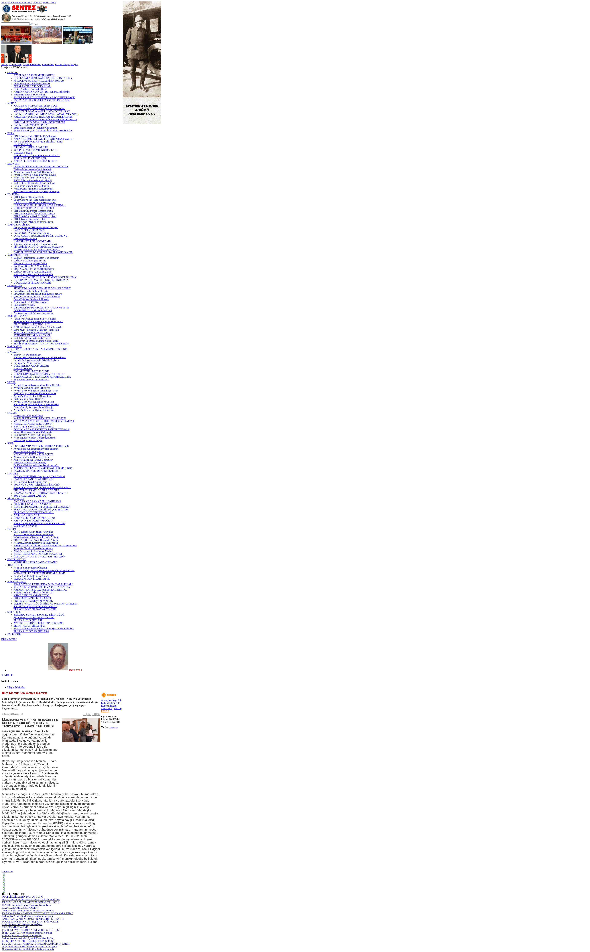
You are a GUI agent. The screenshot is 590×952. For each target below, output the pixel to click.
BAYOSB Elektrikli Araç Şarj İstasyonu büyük (36, 191)
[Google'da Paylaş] (4, 884)
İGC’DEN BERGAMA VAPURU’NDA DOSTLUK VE (42, 111)
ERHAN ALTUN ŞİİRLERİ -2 (29, 625)
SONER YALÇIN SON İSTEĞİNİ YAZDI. (35, 606)
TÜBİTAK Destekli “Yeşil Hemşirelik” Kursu (36, 540)
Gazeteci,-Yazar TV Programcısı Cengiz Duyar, (37, 249)
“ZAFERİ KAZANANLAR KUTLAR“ (34, 479)
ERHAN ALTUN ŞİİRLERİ (28, 620)
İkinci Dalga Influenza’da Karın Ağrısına (33, 426)
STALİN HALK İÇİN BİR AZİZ (30, 158)
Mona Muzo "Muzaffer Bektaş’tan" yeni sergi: (36, 329)
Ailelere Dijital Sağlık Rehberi (28, 415)
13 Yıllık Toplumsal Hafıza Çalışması (32, 83)
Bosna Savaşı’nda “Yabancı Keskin (31, 291)
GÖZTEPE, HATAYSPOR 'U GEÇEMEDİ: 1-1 (37, 471)
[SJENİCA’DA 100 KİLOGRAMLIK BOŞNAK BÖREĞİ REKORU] (47, 43)
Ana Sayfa (6, 64)
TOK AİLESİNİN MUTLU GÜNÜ (31, 371)
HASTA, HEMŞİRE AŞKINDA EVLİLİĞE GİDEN (40, 357)
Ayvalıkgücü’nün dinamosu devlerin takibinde (36, 448)
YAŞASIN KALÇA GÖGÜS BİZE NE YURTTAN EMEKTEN (46, 603)
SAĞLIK (12, 412)
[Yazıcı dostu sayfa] (4, 889)
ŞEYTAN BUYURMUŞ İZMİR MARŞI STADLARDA (42, 587)
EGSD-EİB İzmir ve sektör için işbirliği (33, 180)
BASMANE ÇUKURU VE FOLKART (33, 274)
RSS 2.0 (105, 711)
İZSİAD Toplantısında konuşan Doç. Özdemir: (36, 258)
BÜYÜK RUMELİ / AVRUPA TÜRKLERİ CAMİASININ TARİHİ (36, 943)
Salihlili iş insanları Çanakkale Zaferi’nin (21, 935)
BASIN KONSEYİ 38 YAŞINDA (30, 125)
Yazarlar (59, 64)
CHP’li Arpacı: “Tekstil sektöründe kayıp (33, 222)
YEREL (11, 382)
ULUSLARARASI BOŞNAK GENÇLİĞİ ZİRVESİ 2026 (43, 78)
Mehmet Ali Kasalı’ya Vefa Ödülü (30, 263)
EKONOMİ (13, 163)
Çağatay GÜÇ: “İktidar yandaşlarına (31, 233)
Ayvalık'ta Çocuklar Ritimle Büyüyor (32, 388)
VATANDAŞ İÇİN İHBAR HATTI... (32, 578)
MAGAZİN (13, 352)
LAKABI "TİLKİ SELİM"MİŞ (29, 230)
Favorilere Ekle (24, 2)
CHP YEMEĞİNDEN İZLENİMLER (32, 598)
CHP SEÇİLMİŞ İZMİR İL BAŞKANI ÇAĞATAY (39, 108)
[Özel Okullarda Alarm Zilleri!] (16, 62)
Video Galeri (48, 64)
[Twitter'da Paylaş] (4, 876)
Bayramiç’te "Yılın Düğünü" (28, 363)
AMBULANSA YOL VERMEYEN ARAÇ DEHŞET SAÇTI (44, 97)
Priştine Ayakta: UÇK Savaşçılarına (31, 302)
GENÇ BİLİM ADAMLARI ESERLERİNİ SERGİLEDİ (42, 507)
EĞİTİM (11, 529)
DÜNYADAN (14, 285)
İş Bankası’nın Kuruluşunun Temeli (31, 482)
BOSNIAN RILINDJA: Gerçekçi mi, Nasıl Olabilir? (39, 476)
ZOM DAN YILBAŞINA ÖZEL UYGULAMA (37, 501)
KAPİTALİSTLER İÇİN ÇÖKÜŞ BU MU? (35, 161)
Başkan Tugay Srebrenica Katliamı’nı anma (35, 393)
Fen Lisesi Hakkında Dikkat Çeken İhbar (33, 534)
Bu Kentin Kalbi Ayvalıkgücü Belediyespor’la (36, 465)
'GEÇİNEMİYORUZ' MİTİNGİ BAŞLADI (35, 150)
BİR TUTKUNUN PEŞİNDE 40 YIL (32, 324)
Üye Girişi (17, 64)
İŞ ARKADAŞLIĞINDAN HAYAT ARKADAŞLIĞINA (42, 376)
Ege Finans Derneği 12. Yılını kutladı (32, 266)
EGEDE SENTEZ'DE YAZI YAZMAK (33, 601)
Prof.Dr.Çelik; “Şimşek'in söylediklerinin (33, 188)
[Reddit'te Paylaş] (4, 886)
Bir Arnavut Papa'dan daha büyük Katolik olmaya (38, 293)
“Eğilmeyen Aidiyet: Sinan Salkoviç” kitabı (35, 318)
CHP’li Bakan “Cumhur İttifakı (29, 197)
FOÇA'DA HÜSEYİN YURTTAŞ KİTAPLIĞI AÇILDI (41, 100)
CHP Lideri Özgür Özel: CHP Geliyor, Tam (35, 216)
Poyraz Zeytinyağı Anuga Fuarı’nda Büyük (35, 175)
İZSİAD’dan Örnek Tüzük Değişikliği (32, 271)
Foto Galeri (35, 64)
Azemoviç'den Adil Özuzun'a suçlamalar (33, 313)
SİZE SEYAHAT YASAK (15, 927)
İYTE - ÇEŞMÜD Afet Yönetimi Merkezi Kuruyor (27, 932)
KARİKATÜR (14, 346)
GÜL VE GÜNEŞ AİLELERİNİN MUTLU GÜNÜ (39, 374)
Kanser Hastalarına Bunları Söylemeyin (33, 432)
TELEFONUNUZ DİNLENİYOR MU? (34, 512)
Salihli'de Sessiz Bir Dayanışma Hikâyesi (22, 924)
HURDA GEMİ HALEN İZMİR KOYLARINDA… (40, 205)
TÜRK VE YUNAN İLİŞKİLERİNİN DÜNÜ (37, 484)
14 (89, 714)
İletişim (74, 64)
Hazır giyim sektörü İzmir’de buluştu (31, 186)
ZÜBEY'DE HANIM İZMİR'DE (30, 495)
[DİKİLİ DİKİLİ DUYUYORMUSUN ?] (78, 43)
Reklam (117, 708)
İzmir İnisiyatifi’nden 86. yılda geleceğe (33, 338)
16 (94, 714)
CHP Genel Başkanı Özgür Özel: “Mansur (34, 213)
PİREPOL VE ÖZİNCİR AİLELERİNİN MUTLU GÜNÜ (31, 902)
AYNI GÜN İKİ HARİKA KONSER (32, 335)
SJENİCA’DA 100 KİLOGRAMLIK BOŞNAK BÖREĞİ (42, 288)
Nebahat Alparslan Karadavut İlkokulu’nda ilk (36, 542)
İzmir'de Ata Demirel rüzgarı (27, 354)
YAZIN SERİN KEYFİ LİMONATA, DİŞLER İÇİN (40, 418)
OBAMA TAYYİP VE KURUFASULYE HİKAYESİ (40, 493)
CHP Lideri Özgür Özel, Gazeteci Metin (33, 210)
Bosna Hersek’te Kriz (24, 305)
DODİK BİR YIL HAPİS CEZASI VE (33, 310)
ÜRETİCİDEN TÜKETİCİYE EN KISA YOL (37, 155)
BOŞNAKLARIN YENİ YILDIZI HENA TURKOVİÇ (41, 446)
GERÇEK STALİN (23, 152)
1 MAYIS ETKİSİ (23, 144)
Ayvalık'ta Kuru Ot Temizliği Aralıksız (32, 396)
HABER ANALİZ (16, 581)
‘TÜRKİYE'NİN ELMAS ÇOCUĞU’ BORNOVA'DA (41, 280)
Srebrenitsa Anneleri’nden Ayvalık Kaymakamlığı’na (27, 938)
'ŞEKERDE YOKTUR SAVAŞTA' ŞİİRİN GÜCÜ (39, 614)
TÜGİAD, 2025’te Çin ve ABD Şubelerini (34, 269)
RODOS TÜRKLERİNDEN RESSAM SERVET (38, 321)
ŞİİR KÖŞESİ (14, 612)
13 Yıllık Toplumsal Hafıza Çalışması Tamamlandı (26, 905)
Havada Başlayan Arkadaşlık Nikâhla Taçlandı (36, 360)
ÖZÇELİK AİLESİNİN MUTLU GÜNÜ (34, 75)
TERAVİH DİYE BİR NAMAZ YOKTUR (35, 609)
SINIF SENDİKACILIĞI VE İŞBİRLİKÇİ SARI (38, 141)
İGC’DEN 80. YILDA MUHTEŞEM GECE (35, 105)
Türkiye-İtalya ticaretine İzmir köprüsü (32, 169)
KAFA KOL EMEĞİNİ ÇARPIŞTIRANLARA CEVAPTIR (43, 139)
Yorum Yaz (7, 871)
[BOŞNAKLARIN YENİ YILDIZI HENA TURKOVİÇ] (16, 43)
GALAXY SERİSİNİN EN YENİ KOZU (34, 518)
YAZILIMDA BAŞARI (25, 526)
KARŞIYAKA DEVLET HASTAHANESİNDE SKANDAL (44, 570)
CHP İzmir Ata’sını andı (25, 238)
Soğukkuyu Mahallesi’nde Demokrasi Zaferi (35, 244)
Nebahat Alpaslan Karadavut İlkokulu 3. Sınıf (36, 537)
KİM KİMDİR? (9, 639)
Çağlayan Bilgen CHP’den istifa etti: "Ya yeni (36, 227)
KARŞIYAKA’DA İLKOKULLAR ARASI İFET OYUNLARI (45, 545)
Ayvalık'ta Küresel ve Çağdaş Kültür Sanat (34, 410)
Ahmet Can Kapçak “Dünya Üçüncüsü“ (33, 459)
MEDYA (11, 103)
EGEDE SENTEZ (16, 559)
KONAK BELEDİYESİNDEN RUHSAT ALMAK (39, 573)
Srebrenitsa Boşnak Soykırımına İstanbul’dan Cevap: (27, 916)
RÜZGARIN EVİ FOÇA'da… (29, 451)
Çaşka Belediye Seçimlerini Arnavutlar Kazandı (37, 296)
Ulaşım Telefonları (16, 687)
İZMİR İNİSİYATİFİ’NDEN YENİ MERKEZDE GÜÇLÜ (31, 930)
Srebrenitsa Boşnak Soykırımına (29, 94)
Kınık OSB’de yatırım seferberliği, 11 (32, 177)
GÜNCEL (12, 72)
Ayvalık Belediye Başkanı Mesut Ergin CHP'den (37, 385)
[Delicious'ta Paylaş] (4, 881)
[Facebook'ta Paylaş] (4, 874)
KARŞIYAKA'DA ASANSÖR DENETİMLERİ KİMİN (42, 92)
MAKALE (12, 473)
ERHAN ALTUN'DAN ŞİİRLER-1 (31, 631)
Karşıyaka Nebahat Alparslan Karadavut (33, 548)
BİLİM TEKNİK (15, 498)
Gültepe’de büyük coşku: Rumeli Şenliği (33, 407)
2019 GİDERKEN (23, 368)
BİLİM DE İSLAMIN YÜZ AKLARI (32, 504)
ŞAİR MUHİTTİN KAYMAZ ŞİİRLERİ (34, 617)
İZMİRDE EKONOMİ (18, 255)
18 (98, 714)
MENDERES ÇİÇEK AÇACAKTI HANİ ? (35, 562)
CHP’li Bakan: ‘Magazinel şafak (29, 219)
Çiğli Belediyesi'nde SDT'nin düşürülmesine (35, 136)
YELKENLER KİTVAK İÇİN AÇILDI (33, 454)
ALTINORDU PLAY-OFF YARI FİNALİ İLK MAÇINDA (43, 468)
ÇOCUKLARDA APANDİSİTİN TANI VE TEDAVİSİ (41, 429)
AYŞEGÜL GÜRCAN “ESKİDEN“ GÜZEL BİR (38, 623)
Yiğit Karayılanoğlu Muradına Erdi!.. (31, 379)
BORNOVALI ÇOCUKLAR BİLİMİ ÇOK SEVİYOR (41, 509)
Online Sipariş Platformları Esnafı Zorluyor (34, 183)
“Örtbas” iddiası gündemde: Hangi (30, 89)
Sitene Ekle (106, 708)
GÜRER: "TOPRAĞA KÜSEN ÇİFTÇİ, (34, 208)
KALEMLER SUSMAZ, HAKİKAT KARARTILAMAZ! (43, 116)
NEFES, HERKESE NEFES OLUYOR (33, 424)
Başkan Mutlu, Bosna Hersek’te (29, 399)
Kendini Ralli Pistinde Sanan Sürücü (31, 576)
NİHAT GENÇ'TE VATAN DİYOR (31, 595)
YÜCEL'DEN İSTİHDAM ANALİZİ (32, 282)
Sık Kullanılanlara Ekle (111, 701)
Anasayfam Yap (9, 2)
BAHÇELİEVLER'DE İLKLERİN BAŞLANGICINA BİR (43, 252)
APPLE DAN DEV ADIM (27, 515)
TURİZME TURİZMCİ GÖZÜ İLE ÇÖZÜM (36, 490)
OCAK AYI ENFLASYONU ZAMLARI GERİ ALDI (41, 166)
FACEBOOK (14, 634)
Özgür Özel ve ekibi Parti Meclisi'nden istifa (35, 199)
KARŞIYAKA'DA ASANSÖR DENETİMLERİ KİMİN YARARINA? (37, 913)
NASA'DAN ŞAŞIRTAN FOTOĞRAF (33, 520)
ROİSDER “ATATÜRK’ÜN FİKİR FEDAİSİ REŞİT (28, 941)
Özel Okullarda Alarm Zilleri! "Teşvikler (33, 531)
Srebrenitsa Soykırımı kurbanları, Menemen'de (36, 404)
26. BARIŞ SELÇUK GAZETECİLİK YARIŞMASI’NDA (43, 130)
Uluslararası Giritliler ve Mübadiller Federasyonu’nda (28, 949)
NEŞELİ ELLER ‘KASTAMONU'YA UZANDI (38, 554)
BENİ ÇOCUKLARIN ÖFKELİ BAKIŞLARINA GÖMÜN (44, 628)
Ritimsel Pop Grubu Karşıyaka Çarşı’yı (33, 332)
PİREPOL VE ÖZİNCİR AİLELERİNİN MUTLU (39, 80)
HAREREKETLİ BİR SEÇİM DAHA (33, 241)
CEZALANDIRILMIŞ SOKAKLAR (32, 86)
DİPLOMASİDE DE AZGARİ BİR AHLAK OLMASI (41, 307)
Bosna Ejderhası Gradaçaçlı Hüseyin (31, 299)
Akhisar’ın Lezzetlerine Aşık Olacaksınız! (34, 172)
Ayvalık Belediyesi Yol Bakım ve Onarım (34, 401)
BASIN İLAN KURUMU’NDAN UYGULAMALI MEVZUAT (46, 114)
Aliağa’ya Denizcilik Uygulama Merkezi (33, 551)
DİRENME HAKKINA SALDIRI (31, 147)
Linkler (36, 2)
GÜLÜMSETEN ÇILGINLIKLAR (31, 365)
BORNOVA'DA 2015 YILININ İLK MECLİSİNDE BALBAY (45, 277)
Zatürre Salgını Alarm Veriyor (28, 440)
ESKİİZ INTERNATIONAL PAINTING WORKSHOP (41, 343)
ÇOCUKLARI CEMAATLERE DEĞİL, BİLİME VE (40, 235)
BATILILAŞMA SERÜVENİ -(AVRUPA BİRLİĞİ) (39, 523)
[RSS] (4, 891)
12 (84, 714)
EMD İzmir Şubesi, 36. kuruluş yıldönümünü (35, 127)
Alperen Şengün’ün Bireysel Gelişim (31, 457)
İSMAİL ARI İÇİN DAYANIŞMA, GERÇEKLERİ (39, 122)
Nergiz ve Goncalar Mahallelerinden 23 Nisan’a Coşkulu (29, 946)
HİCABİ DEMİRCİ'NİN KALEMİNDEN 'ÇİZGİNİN (41, 349)
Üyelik (26, 64)
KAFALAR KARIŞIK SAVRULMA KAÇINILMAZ (40, 590)
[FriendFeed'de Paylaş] (4, 879)
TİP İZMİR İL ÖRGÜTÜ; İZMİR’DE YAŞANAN (38, 246)
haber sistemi (114, 727)
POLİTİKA (13, 194)
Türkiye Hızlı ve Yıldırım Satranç (30, 462)
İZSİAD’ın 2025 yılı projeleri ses (30, 260)
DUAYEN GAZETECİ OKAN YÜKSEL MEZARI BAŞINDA (45, 119)
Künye (66, 64)
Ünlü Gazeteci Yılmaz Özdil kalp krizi (32, 435)
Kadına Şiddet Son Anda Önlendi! (30, 567)
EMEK (10, 133)
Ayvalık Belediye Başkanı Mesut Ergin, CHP (36, 390)
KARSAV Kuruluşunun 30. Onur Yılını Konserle (38, 327)
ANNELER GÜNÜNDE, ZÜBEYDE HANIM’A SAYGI (42, 487)
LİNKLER (7, 675)
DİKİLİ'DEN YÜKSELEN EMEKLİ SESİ (35, 202)
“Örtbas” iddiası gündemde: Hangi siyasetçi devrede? (28, 910)
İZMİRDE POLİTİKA (18, 224)
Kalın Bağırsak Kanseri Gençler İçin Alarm (34, 437)
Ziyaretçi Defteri (48, 2)
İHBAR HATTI (15, 565)
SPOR (10, 443)
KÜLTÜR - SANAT (17, 316)
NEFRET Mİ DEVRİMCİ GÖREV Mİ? (33, 592)
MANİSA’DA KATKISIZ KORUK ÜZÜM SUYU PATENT (44, 421)
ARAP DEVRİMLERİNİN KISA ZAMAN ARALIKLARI (43, 584)
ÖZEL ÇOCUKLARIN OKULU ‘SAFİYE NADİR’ (40, 556)
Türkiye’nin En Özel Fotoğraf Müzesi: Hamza (36, 341)
